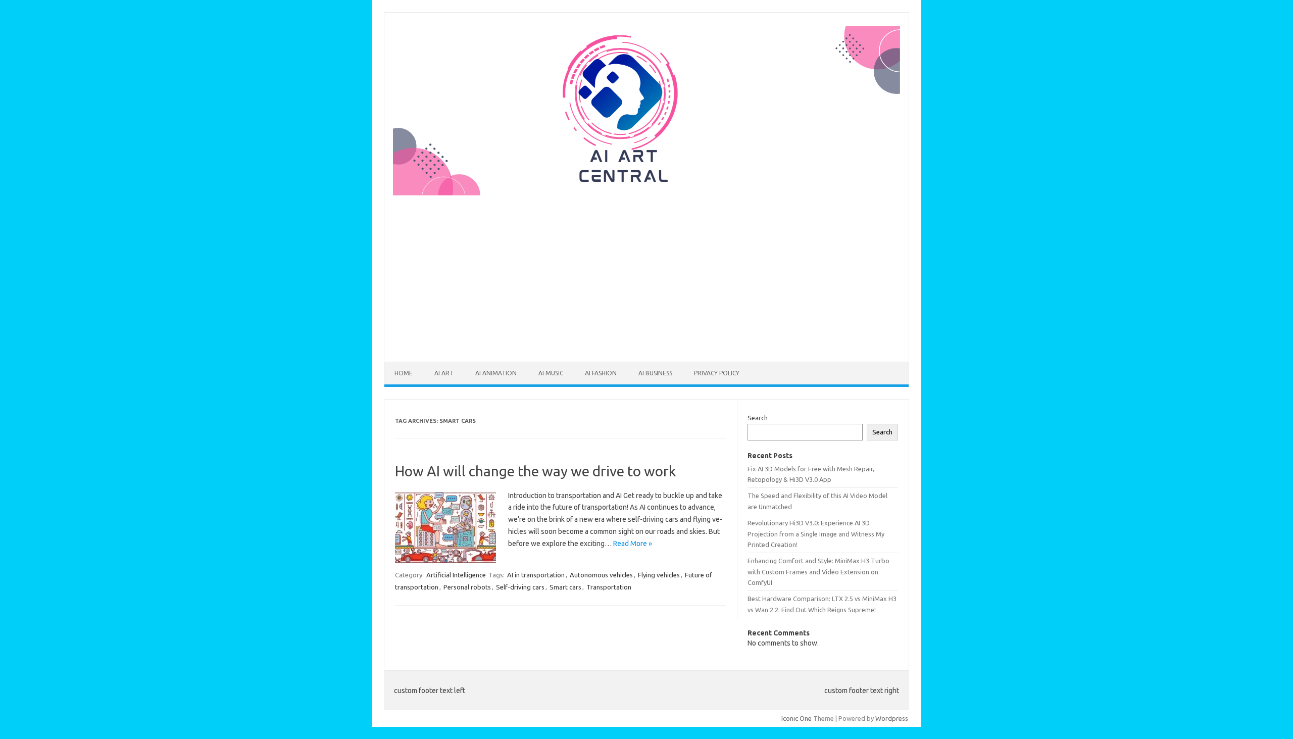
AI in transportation (536, 574)
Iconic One (796, 718)
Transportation (608, 586)
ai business (655, 373)
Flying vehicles (659, 574)
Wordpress (891, 718)
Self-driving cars (520, 586)
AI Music (550, 373)
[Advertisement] (646, 272)
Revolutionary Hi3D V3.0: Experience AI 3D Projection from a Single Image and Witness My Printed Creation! (816, 533)
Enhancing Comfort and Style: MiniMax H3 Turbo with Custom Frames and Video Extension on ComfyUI (818, 571)
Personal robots (467, 586)
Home (403, 373)
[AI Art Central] (646, 193)
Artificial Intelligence (456, 574)
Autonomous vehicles (601, 574)
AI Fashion (601, 373)
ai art (444, 373)
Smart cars (565, 586)
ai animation (496, 373)
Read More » (632, 543)
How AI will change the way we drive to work (535, 471)
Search (758, 417)
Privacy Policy (716, 373)
